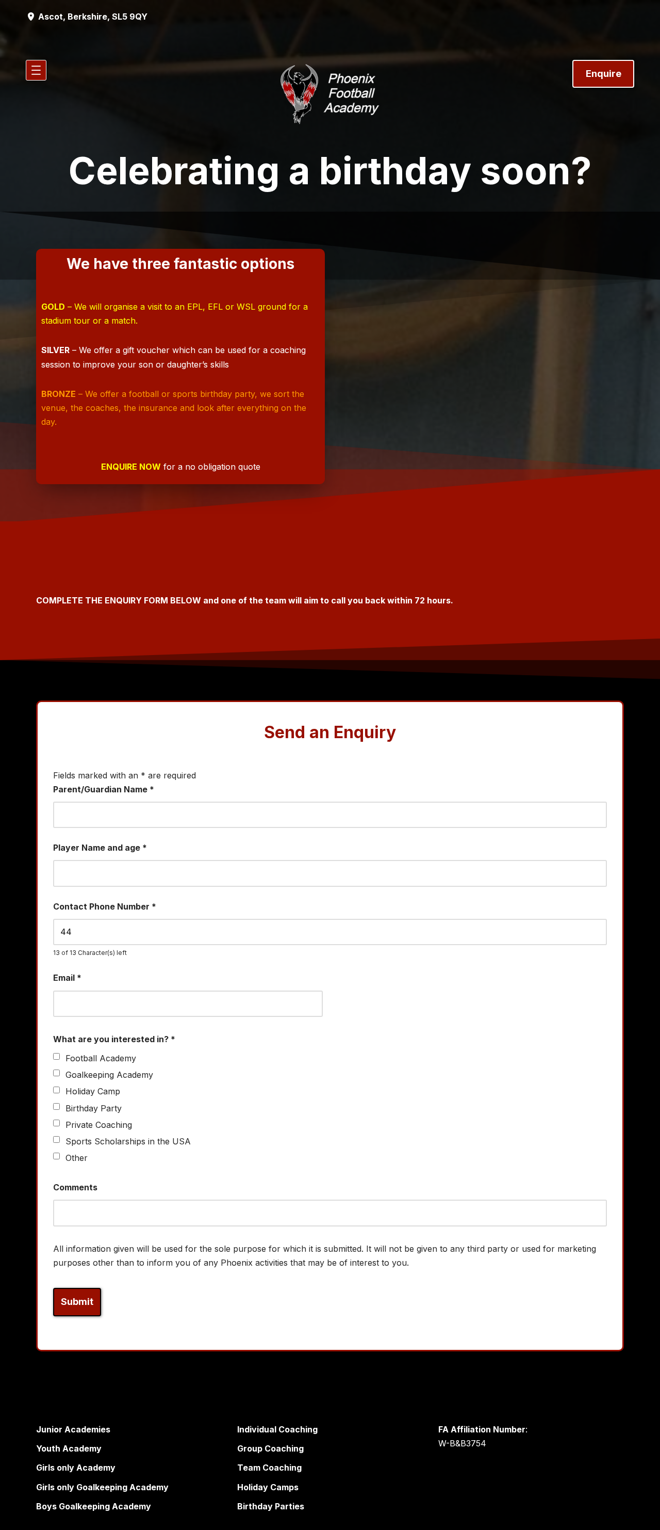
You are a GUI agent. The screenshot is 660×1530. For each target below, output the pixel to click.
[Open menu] (36, 70)
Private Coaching (98, 1125)
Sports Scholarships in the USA (128, 1141)
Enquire (603, 73)
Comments (75, 1187)
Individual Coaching (277, 1429)
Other (76, 1158)
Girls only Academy (76, 1467)
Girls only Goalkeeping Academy (102, 1487)
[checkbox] (56, 1056)
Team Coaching (269, 1467)
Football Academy (100, 1058)
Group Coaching (270, 1448)
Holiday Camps (268, 1487)
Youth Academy (69, 1448)
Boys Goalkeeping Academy (93, 1506)
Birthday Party (93, 1108)
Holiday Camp (92, 1091)
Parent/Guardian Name (103, 789)
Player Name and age (100, 847)
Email (67, 978)
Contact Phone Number (104, 906)
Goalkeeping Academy (109, 1075)
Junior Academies (73, 1429)
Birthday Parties (270, 1506)
